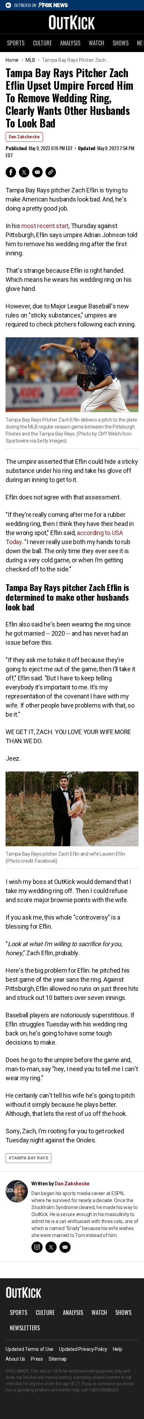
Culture (42, 43)
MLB (30, 60)
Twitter (24, 172)
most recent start (45, 225)
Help (117, 1349)
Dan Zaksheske (24, 136)
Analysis (70, 43)
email (65, 1247)
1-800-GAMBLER (103, 1390)
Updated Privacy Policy (83, 1349)
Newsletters (25, 1328)
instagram (37, 1247)
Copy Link (50, 172)
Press (37, 1359)
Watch (96, 43)
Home (12, 60)
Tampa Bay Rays (30, 1158)
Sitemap (58, 1359)
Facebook (11, 172)
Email (37, 172)
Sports (15, 43)
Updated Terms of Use (29, 1349)
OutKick (72, 22)
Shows (121, 43)
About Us (15, 1359)
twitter (51, 1247)
